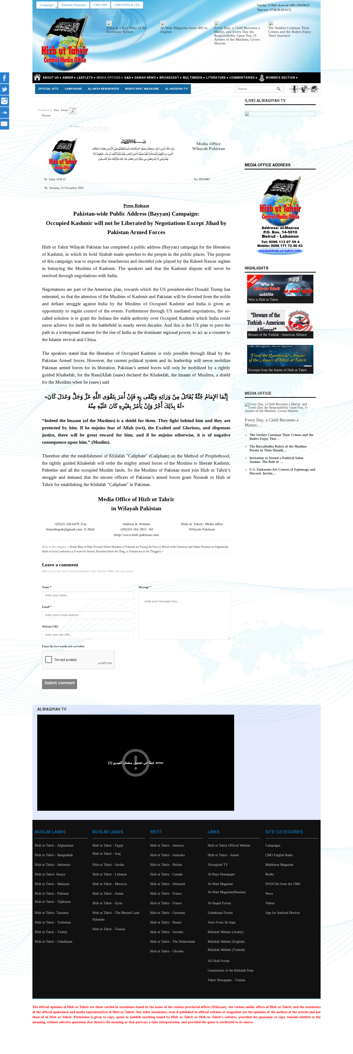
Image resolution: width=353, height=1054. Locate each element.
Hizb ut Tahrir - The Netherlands (172, 941)
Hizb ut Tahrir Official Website (229, 845)
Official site (48, 89)
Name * (46, 587)
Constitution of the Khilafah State (231, 970)
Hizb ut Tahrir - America (167, 845)
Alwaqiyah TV (218, 865)
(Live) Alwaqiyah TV (265, 101)
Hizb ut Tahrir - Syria (107, 903)
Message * (145, 587)
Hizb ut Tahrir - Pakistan (52, 893)
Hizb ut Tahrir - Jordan (108, 865)
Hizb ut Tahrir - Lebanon (109, 874)
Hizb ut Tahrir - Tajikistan (53, 902)
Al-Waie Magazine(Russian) (227, 892)
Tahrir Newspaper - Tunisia (226, 980)
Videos (269, 903)
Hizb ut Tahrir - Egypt (107, 845)
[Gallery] (313, 93)
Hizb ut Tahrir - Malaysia (52, 884)
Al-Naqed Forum (219, 903)
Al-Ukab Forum (219, 961)
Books (269, 874)
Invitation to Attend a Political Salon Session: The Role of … (276, 460)
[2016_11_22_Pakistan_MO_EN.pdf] (72, 110)
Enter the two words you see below (63, 646)
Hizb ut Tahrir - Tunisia (108, 929)
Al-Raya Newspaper (103, 89)
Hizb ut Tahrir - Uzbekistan (53, 941)
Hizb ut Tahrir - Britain (166, 865)
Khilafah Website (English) (226, 941)
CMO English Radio (279, 855)
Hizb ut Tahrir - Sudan (107, 893)
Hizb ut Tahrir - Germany (167, 913)
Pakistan (46, 115)
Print (56, 110)
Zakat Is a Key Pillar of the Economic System (126, 30)
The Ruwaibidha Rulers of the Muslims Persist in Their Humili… (278, 448)
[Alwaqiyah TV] (303, 93)
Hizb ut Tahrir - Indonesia (52, 865)
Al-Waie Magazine (220, 884)
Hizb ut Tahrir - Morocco (109, 884)
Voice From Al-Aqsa (222, 922)
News (269, 893)
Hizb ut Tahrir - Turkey (51, 932)
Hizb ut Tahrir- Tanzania (51, 913)
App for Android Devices (282, 913)
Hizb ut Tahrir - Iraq (106, 853)
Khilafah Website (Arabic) (225, 932)
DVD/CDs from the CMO (282, 884)
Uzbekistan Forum (220, 913)
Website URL (50, 626)
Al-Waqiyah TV (176, 89)
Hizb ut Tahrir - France (166, 893)
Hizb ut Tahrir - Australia (167, 855)
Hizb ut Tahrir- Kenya (50, 874)
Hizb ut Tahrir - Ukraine (166, 951)
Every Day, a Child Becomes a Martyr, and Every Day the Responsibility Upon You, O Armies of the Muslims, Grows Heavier (237, 35)
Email (64, 110)
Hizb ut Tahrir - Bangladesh (54, 855)
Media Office (258, 393)
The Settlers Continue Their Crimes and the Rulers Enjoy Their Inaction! (289, 31)
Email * (46, 607)
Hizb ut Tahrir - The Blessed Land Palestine (115, 916)
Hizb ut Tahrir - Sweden (166, 932)
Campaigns (73, 89)
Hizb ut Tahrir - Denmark (167, 884)
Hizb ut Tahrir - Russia (165, 922)
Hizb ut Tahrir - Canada (166, 874)
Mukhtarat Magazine (142, 89)
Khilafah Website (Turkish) (226, 950)
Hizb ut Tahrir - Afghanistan (54, 845)
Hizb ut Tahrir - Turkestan (53, 922)
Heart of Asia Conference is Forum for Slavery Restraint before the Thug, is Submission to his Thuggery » (102, 551)
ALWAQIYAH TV (51, 709)
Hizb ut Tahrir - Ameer (223, 855)
